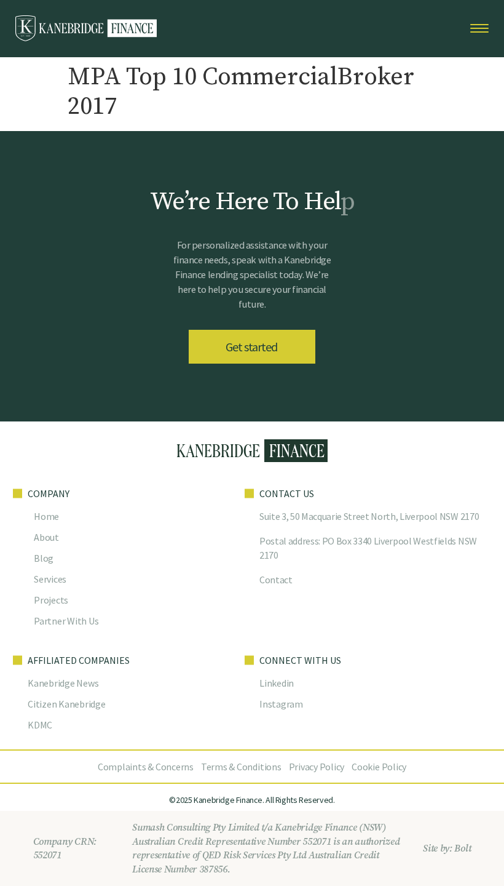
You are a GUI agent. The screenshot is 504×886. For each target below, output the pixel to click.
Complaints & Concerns (146, 766)
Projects (51, 600)
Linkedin (276, 683)
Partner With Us (66, 621)
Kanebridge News (63, 683)
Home (46, 516)
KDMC (40, 725)
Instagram (281, 704)
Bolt (462, 848)
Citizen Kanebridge (67, 704)
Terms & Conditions (241, 766)
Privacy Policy (317, 766)
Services (50, 579)
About (46, 537)
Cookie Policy (379, 766)
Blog (43, 558)
